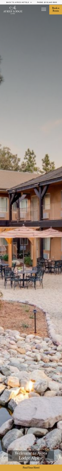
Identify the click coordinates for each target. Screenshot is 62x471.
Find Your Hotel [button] (31, 468)
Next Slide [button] (57, 457)
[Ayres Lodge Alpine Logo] (12, 10)
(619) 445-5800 (50, 2)
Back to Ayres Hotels (17, 2)
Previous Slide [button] (4, 457)
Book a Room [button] (56, 9)
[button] (43, 9)
